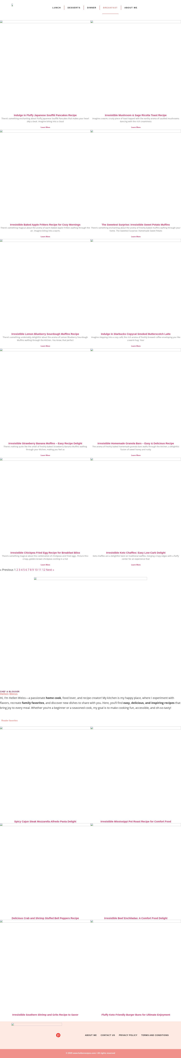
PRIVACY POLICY (128, 1035)
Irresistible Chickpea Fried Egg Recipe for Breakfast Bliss (45, 552)
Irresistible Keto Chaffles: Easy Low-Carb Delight (135, 552)
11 (39, 570)
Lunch (56, 8)
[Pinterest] (58, 1035)
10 (36, 570)
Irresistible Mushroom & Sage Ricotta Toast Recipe (136, 115)
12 (43, 570)
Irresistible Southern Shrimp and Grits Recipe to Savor (45, 1014)
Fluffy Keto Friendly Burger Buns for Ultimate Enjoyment (136, 1014)
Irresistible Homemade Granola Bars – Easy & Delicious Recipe (136, 443)
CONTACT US (108, 1035)
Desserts (74, 8)
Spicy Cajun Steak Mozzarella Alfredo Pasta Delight (45, 821)
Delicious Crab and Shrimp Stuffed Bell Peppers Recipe (45, 918)
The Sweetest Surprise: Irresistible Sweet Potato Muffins (136, 224)
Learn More (45, 127)
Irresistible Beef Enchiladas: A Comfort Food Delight (135, 918)
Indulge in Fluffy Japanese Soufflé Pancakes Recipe (45, 115)
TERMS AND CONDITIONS (155, 1035)
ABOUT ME (130, 8)
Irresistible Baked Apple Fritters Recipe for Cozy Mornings (45, 224)
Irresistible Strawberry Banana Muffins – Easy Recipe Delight (45, 443)
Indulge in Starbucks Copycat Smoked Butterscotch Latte (136, 334)
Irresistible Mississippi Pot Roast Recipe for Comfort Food (136, 821)
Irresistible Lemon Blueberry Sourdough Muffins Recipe (45, 334)
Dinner (91, 8)
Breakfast (110, 8)
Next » (50, 570)
